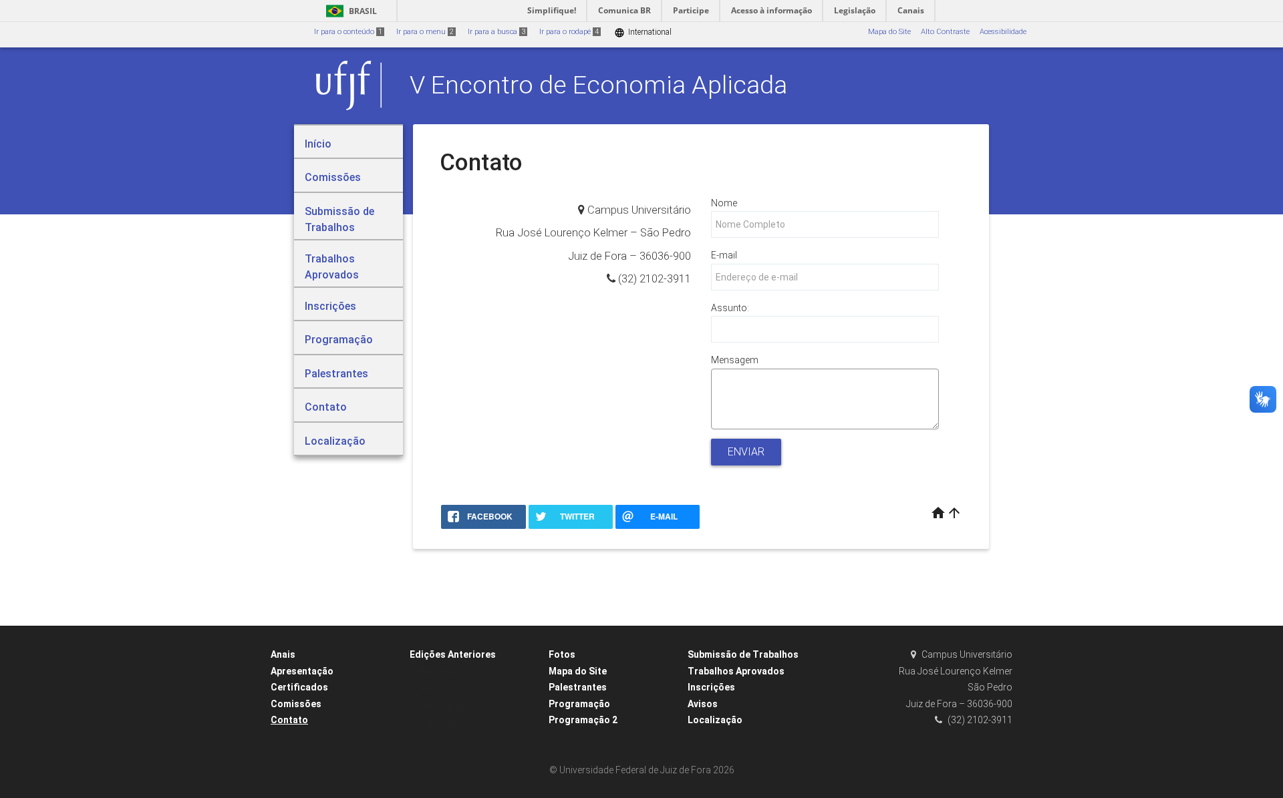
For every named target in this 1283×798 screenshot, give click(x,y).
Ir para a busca (496, 31)
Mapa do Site (889, 31)
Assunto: (730, 308)
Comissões (296, 704)
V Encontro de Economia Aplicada (598, 84)
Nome (724, 203)
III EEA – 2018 (439, 707)
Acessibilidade (1003, 31)
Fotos (562, 654)
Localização (715, 720)
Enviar (746, 451)
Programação (579, 704)
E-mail (724, 255)
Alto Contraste (945, 31)
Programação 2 (583, 720)
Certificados (299, 687)
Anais (283, 654)
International (643, 32)
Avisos (703, 704)
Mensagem (734, 360)
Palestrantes (578, 687)
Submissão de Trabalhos (743, 654)
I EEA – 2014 (437, 672)
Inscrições (711, 687)
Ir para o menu (425, 31)
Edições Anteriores (453, 654)
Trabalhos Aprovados (736, 671)
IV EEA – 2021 (439, 725)
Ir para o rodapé (569, 31)
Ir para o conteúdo (348, 31)
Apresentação (302, 671)
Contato (289, 720)
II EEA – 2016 (438, 689)
